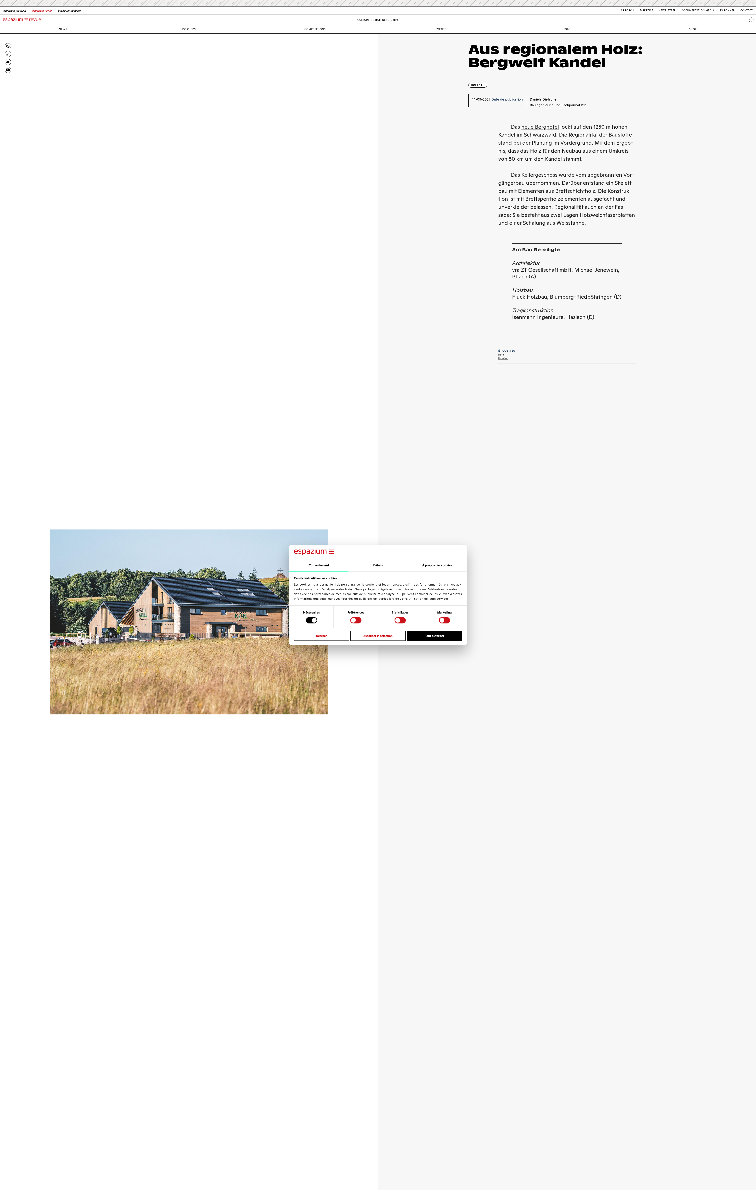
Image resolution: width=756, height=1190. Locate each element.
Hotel (501, 354)
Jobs (566, 29)
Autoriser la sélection (378, 636)
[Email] (8, 62)
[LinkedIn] (8, 54)
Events (440, 29)
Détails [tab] (378, 565)
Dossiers (189, 29)
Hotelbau (503, 358)
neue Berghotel (540, 127)
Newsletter (667, 10)
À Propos (627, 10)
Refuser (321, 636)
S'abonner (727, 10)
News (63, 29)
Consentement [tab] (319, 565)
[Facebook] (8, 46)
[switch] (355, 620)
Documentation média (697, 10)
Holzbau (478, 85)
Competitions (315, 29)
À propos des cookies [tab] (437, 565)
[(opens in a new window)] (8, 70)
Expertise (646, 10)
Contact (746, 10)
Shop (693, 29)
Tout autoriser (434, 636)
